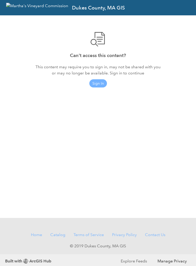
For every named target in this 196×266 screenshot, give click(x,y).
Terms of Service (89, 234)
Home (36, 234)
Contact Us (155, 234)
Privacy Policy (124, 234)
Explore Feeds (134, 261)
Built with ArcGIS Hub (28, 261)
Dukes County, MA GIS (98, 8)
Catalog (57, 234)
